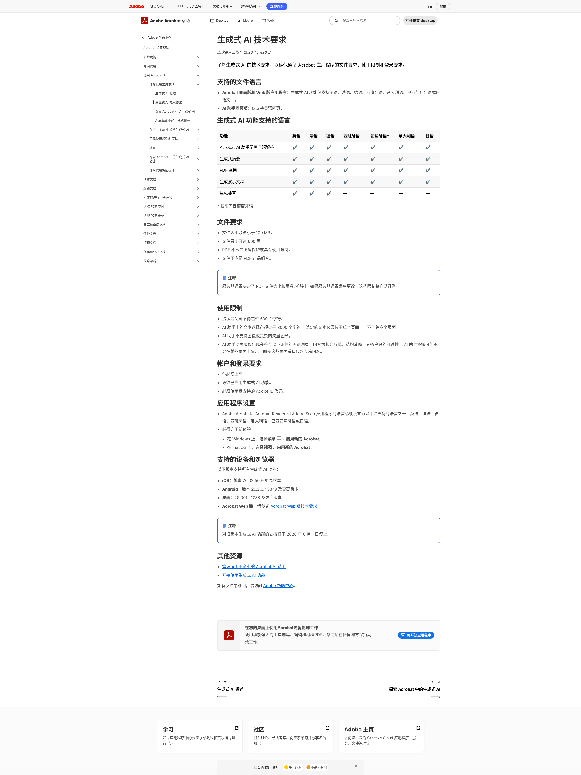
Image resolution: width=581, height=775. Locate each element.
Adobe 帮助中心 (278, 585)
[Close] (356, 766)
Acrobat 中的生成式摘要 (172, 120)
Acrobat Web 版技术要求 (294, 506)
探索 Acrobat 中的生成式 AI (175, 111)
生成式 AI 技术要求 (168, 102)
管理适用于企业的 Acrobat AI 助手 (254, 566)
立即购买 (277, 6)
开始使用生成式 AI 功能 (243, 575)
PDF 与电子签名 (189, 6)
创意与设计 (158, 6)
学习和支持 (248, 6)
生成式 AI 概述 (165, 93)
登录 (443, 6)
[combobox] (364, 20)
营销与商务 (221, 6)
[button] (430, 6)
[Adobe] (136, 6)
